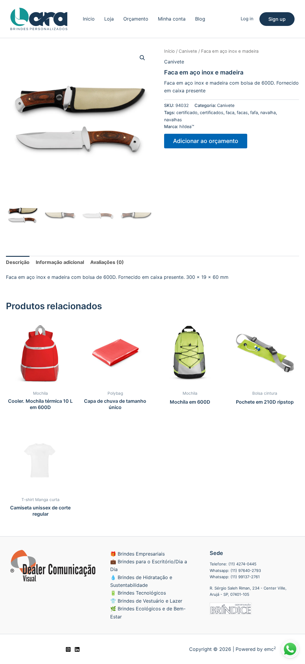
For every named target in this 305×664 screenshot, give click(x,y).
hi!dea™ (186, 126)
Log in (247, 18)
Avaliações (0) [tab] (107, 262)
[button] (277, 19)
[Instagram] (68, 649)
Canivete (188, 51)
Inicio (89, 19)
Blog (200, 19)
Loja (109, 19)
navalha (268, 112)
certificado (186, 112)
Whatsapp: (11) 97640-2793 (235, 570)
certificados (211, 112)
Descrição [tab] (17, 262)
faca (230, 112)
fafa (254, 112)
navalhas (173, 119)
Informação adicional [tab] (60, 262)
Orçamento (135, 19)
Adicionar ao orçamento (205, 140)
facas (242, 112)
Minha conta (172, 19)
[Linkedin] (77, 649)
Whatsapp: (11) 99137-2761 (235, 576)
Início (169, 51)
